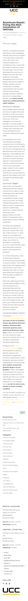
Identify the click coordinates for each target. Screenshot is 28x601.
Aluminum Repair (11, 35)
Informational (7, 456)
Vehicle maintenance (10, 490)
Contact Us (8, 574)
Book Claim (8, 555)
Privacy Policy (8, 571)
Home (6, 552)
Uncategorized (8, 484)
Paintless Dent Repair (10, 471)
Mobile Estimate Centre (12, 560)
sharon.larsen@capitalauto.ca (12, 32)
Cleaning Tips (7, 444)
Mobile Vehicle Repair (10, 465)
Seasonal (6, 478)
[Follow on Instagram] (14, 6)
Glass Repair (7, 450)
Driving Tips (7, 447)
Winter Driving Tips (9, 420)
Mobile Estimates (9, 462)
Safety (5, 474)
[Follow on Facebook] (11, 6)
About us (7, 563)
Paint (5, 468)
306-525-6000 (11, 1)
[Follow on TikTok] (17, 6)
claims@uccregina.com (16, 4)
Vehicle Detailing (9, 487)
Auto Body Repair (9, 441)
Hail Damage (7, 453)
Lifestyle (5, 459)
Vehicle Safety (8, 493)
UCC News (6, 481)
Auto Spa (7, 558)
